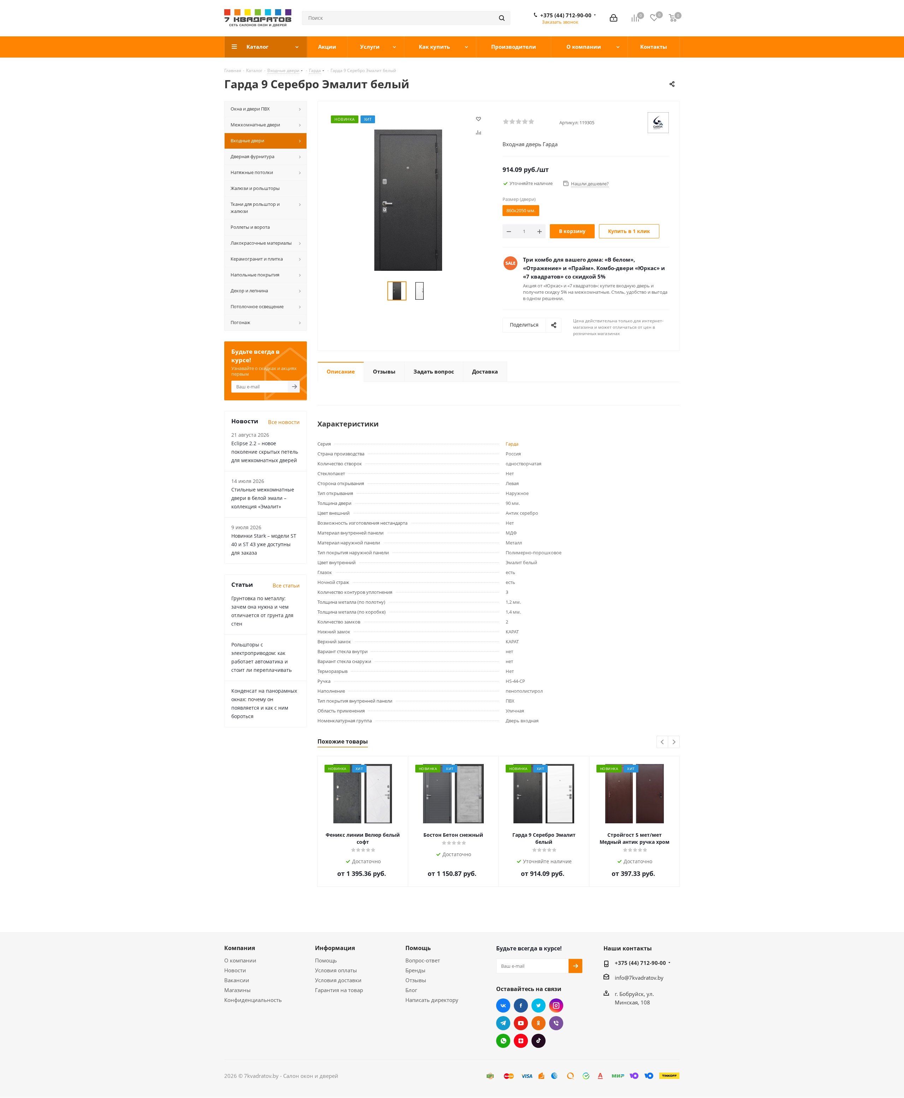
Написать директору (431, 999)
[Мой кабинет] (613, 18)
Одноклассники (538, 1023)
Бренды (415, 970)
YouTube (521, 1023)
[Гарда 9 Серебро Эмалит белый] (408, 199)
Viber (556, 1023)
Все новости (284, 421)
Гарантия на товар (339, 989)
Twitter (538, 1005)
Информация (335, 948)
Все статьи (286, 585)
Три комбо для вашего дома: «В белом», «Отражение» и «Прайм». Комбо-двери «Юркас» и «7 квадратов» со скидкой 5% (594, 268)
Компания (239, 948)
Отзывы (415, 980)
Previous (662, 742)
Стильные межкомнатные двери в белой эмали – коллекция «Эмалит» (262, 498)
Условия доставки (338, 980)
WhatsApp (503, 1041)
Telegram (503, 1023)
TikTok (538, 1041)
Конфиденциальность (253, 999)
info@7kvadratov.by (639, 977)
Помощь (326, 960)
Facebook (521, 1005)
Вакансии (236, 980)
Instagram (556, 1005)
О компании (240, 960)
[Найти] (501, 18)
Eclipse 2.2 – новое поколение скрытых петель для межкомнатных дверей (264, 452)
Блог (411, 989)
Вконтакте (503, 1005)
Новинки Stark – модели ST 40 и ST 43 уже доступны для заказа (263, 544)
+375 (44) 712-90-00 (565, 15)
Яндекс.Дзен (521, 1041)
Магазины (237, 989)
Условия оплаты (336, 970)
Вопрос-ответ (422, 960)
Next (674, 742)
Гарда (512, 444)
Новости (235, 970)
